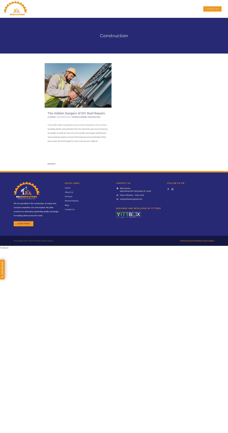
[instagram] (172, 189)
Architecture (76, 117)
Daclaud (52, 117)
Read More (51, 164)
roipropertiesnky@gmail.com (131, 199)
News (98, 117)
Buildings (84, 117)
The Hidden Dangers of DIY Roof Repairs (76, 113)
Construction (91, 117)
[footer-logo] (128, 212)
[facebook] (168, 189)
